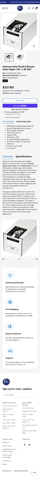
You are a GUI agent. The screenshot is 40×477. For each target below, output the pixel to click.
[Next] (36, 259)
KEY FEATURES (8, 122)
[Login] (33, 8)
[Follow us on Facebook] (24, 444)
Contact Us (7, 461)
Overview (8, 156)
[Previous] (3, 259)
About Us (6, 442)
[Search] (7, 8)
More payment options (20, 109)
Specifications (24, 156)
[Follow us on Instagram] (29, 444)
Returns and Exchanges (7, 456)
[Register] (34, 395)
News (5, 464)
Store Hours (7, 446)
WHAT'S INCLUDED (23, 122)
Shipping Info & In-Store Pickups (10, 450)
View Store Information (12, 117)
